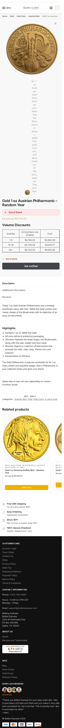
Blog (4, 665)
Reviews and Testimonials (14, 640)
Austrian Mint (34, 16)
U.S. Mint (21, 467)
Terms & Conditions (11, 583)
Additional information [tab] (14, 290)
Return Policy (8, 579)
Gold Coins (21, 16)
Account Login (9, 548)
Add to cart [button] (26, 487)
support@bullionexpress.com (22, 608)
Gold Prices (7, 673)
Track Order (8, 552)
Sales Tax (7, 567)
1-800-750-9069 (18, 594)
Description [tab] (8, 283)
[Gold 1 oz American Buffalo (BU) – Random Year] (26, 438)
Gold (12, 16)
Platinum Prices (9, 677)
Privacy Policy (9, 564)
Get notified (31, 266)
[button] (57, 8)
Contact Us (7, 556)
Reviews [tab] (6, 297)
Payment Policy (9, 575)
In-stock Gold (51, 399)
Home (4, 16)
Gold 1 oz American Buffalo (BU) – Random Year (24, 471)
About (5, 636)
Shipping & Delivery (11, 571)
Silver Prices (8, 669)
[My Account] (51, 8)
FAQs (4, 560)
